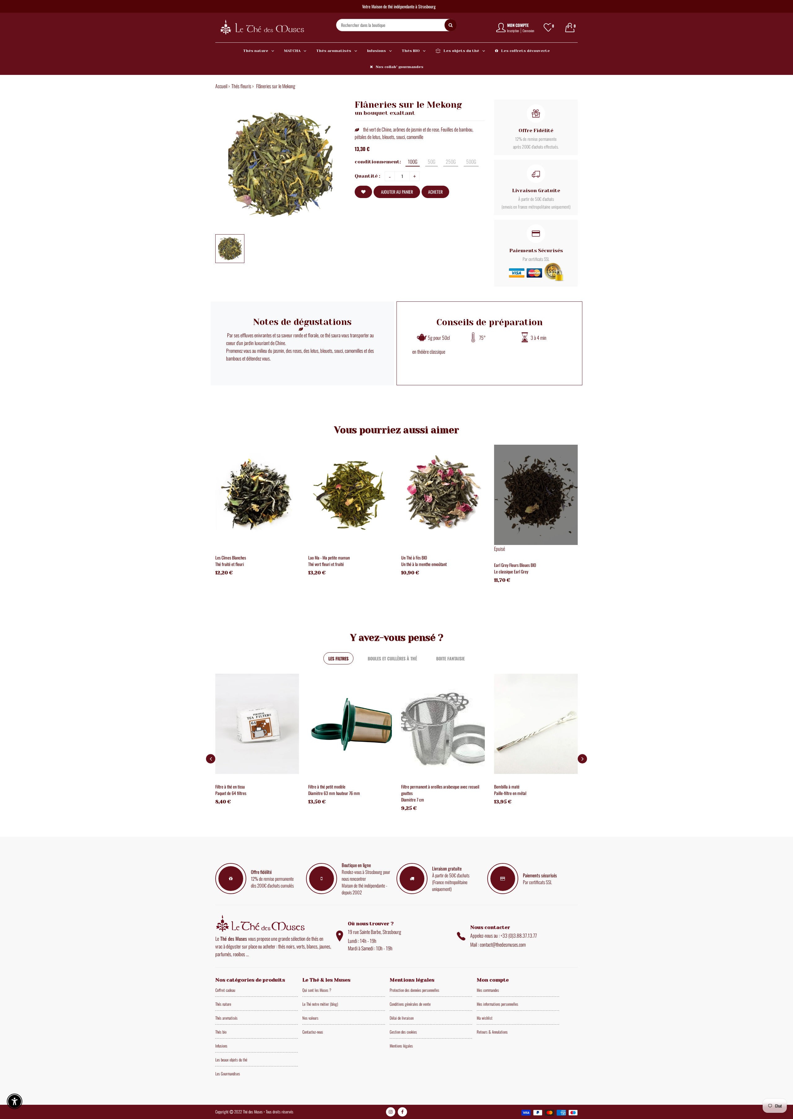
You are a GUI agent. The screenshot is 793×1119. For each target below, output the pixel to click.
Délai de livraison (402, 1018)
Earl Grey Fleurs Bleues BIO (515, 565)
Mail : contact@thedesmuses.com (498, 944)
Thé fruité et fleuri (229, 564)
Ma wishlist (485, 1018)
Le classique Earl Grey (511, 571)
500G (471, 161)
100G (412, 161)
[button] (582, 758)
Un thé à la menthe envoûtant (424, 564)
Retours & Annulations (492, 1032)
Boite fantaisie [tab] (450, 658)
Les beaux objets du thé (231, 1059)
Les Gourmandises (227, 1073)
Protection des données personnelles (414, 990)
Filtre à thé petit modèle (326, 786)
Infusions (221, 1046)
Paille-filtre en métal (510, 793)
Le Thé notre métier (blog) (320, 1004)
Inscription (513, 30)
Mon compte (518, 25)
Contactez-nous (312, 1032)
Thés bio (220, 1032)
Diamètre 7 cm (412, 799)
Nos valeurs (310, 1018)
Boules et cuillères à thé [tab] (392, 658)
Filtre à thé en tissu (230, 786)
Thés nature (223, 1004)
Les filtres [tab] (338, 658)
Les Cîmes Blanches (230, 557)
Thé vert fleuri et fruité (326, 564)
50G (431, 161)
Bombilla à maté (506, 786)
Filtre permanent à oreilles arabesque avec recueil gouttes (440, 789)
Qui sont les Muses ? (316, 990)
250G (451, 161)
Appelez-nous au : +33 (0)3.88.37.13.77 (503, 935)
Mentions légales (401, 1046)
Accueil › (222, 86)
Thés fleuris (241, 86)
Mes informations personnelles (497, 1004)
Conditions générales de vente (410, 1004)
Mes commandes (488, 990)
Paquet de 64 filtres (230, 793)
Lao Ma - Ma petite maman (329, 557)
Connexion (528, 30)
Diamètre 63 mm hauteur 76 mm (334, 793)
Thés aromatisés (226, 1018)
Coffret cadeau (225, 990)
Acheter (435, 191)
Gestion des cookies (403, 1032)
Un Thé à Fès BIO (414, 557)
